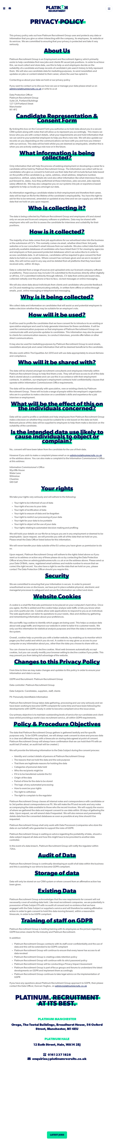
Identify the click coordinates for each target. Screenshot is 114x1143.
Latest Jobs (57, 1135)
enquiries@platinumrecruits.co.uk (59, 1059)
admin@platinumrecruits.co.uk (25, 89)
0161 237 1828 (59, 1055)
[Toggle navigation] (109, 8)
